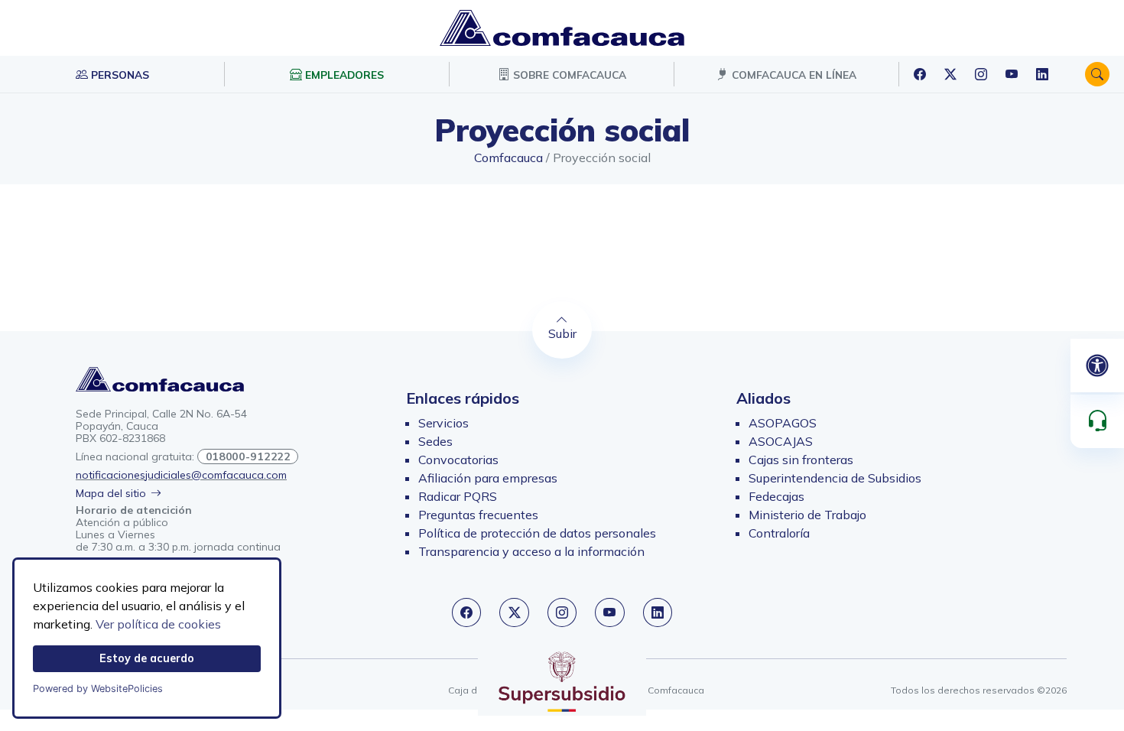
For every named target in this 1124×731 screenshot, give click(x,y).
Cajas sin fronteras (801, 459)
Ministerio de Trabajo (807, 514)
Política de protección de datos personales (537, 533)
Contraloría (779, 533)
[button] (1097, 74)
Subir (562, 333)
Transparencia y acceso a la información (531, 551)
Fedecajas (776, 496)
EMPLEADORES (343, 74)
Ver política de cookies (158, 624)
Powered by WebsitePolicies (98, 688)
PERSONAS (118, 74)
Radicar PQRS (457, 496)
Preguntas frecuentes (478, 514)
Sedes (435, 441)
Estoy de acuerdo (146, 658)
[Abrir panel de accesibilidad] (1097, 365)
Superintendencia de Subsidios (835, 478)
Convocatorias (458, 459)
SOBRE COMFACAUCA (568, 74)
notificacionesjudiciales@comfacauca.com (181, 475)
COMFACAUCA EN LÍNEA (792, 74)
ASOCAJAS (781, 441)
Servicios (443, 422)
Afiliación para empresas (487, 478)
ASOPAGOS (783, 422)
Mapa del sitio (111, 493)
